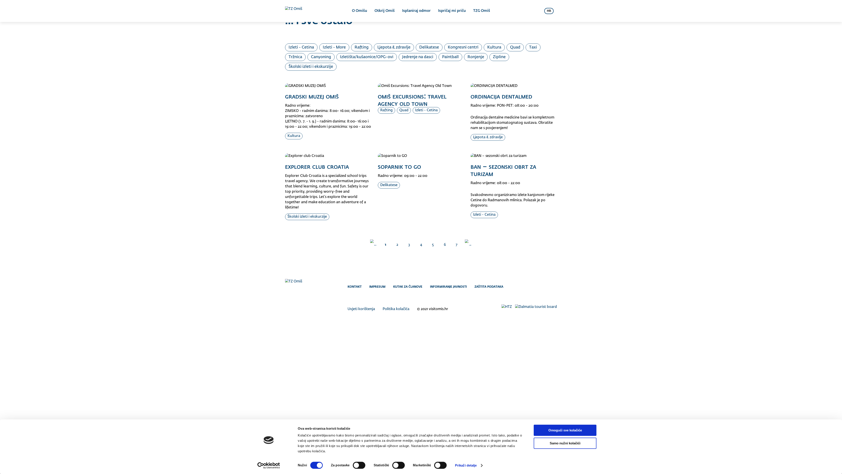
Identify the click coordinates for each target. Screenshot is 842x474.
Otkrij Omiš (385, 11)
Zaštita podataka (489, 287)
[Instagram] (545, 286)
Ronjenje (475, 57)
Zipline (499, 57)
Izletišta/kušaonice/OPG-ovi (366, 57)
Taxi (533, 47)
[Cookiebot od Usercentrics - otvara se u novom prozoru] (269, 465)
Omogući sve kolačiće (565, 430)
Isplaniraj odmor (416, 11)
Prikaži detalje (466, 465)
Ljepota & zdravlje (393, 47)
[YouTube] (554, 286)
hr (549, 11)
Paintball (450, 57)
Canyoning (321, 57)
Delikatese (429, 47)
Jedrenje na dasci (417, 57)
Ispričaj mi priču (452, 11)
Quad (515, 47)
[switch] (359, 465)
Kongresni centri (463, 47)
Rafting (362, 47)
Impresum (377, 287)
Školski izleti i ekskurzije (311, 67)
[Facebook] (536, 286)
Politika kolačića (396, 309)
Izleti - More (334, 47)
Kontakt (355, 287)
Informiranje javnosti (448, 287)
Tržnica (295, 57)
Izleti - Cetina (301, 47)
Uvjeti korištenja (361, 309)
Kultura (494, 47)
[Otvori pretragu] (535, 11)
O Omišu (359, 11)
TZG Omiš (481, 11)
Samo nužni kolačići (565, 443)
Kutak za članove (407, 287)
